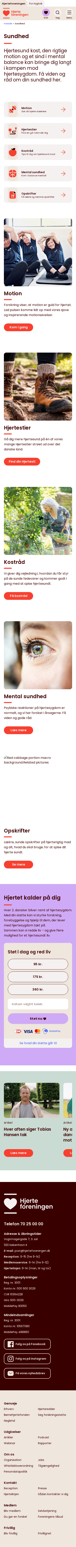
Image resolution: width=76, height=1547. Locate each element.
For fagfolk (35, 3)
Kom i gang (19, 327)
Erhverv (9, 1409)
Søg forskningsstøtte (52, 1415)
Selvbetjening (47, 1511)
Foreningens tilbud (50, 1517)
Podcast (43, 1437)
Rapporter (44, 1443)
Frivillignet (44, 1533)
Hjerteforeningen (13, 3)
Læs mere (19, 730)
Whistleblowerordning (18, 1466)
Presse (42, 1488)
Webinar (9, 1443)
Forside (8, 23)
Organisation (12, 1460)
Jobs (41, 1460)
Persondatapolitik (15, 1472)
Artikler (8, 1437)
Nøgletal (9, 1421)
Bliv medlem (12, 1511)
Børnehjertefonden (17, 1415)
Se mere (18, 864)
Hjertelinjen (11, 1494)
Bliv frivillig (10, 1533)
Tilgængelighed (48, 1466)
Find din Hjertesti (22, 461)
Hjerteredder (46, 1409)
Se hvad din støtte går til (38, 1043)
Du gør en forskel (15, 1517)
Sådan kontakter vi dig (53, 1494)
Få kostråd (18, 596)
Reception (11, 1488)
